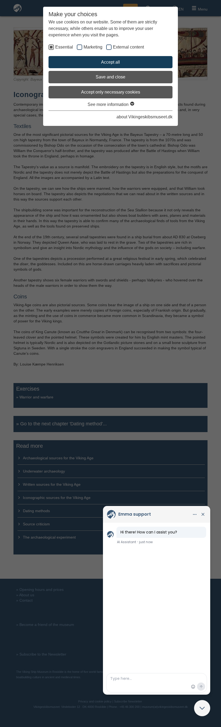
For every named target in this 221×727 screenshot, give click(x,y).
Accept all (110, 62)
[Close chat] (202, 708)
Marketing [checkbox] (93, 47)
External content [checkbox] (128, 47)
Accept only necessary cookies (110, 92)
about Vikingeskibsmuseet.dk (144, 117)
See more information (109, 104)
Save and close (110, 77)
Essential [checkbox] (64, 47)
